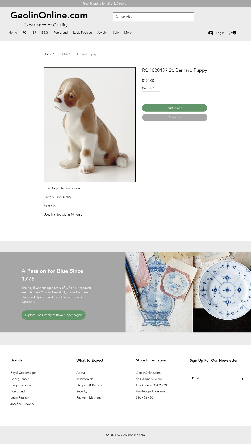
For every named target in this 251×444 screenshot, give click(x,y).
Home (48, 54)
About (80, 372)
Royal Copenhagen (23, 372)
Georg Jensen (19, 379)
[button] (232, 32)
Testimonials (84, 379)
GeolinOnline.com (49, 15)
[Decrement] (145, 95)
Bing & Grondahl (21, 385)
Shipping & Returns (89, 385)
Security (81, 391)
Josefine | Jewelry (22, 404)
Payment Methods (88, 397)
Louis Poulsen (19, 397)
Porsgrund (17, 391)
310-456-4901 (145, 397)
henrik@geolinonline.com (153, 391)
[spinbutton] (151, 95)
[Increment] (157, 95)
